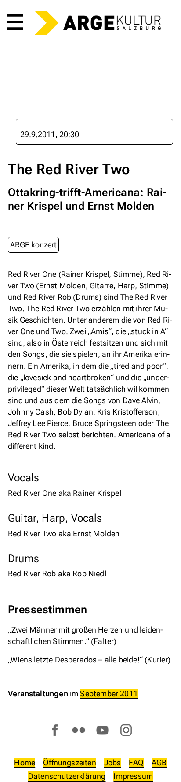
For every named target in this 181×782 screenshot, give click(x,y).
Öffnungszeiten (69, 762)
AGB (159, 762)
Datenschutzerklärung (67, 776)
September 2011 (109, 693)
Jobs (112, 762)
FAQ (136, 762)
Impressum (133, 776)
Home (24, 762)
